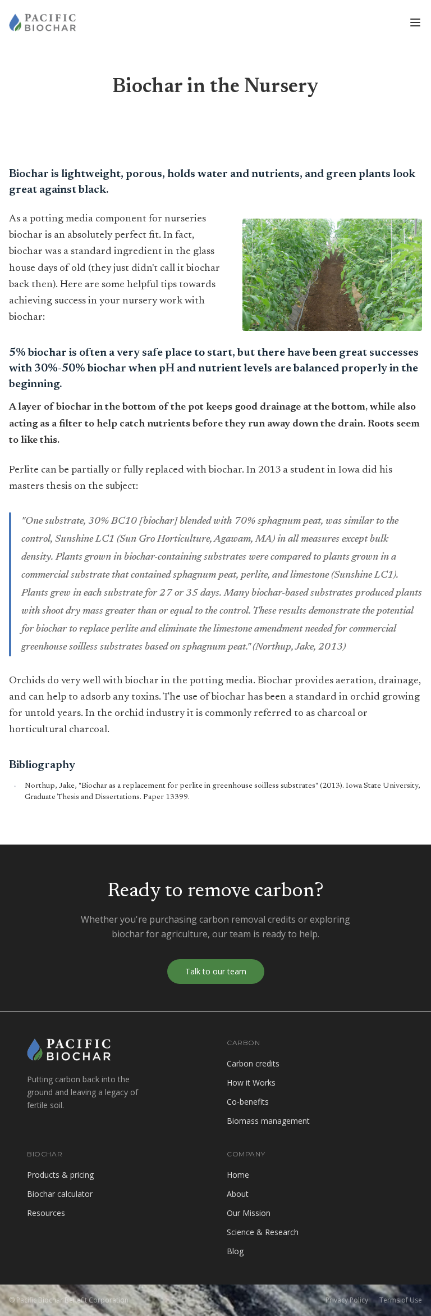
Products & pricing (60, 1174)
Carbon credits (253, 1063)
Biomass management (268, 1120)
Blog (236, 1251)
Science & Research (263, 1232)
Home (238, 1174)
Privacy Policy (346, 1300)
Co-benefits (248, 1101)
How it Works (251, 1082)
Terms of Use (400, 1300)
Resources (46, 1213)
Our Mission (248, 1213)
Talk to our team (215, 971)
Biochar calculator (60, 1193)
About (238, 1193)
